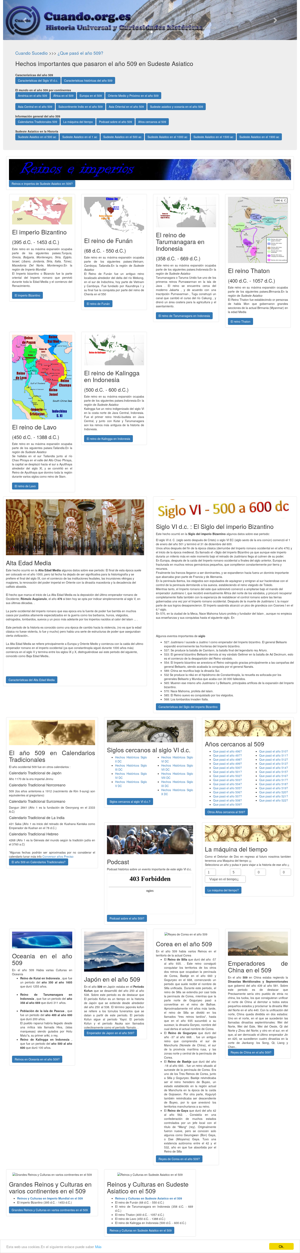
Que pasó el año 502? (227, 776)
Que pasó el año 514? (273, 768)
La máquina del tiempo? (223, 890)
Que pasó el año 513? (273, 763)
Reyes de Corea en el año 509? (179, 1159)
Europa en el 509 (91, 96)
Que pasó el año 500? (227, 768)
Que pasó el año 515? (273, 772)
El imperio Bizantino (27, 295)
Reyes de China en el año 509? (251, 1052)
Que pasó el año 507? (227, 796)
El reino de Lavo (25, 486)
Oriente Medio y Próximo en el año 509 (133, 96)
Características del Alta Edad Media (32, 680)
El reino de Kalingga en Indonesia (108, 439)
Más (98, 1246)
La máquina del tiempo (78, 122)
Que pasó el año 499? (227, 763)
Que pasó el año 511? (273, 755)
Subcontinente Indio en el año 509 (80, 107)
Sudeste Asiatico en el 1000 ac (167, 137)
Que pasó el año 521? (273, 796)
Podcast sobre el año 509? (127, 918)
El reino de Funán (98, 304)
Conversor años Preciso (57, 856)
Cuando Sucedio (31, 53)
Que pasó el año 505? (227, 788)
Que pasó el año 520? (273, 792)
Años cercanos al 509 (152, 122)
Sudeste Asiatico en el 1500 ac (213, 137)
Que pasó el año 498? (227, 759)
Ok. (281, 1246)
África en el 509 (63, 96)
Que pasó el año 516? (273, 776)
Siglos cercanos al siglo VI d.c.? (130, 801)
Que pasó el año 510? (273, 751)
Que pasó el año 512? (273, 759)
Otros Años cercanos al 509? (226, 812)
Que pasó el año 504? (227, 784)
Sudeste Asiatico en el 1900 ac (259, 137)
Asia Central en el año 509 (35, 107)
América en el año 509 (32, 96)
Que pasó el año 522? (273, 800)
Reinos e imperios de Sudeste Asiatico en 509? (42, 184)
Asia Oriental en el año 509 (126, 107)
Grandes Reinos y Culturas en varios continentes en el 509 (50, 1210)
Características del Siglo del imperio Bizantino (188, 707)
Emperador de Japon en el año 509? (110, 1033)
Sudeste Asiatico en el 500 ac (37, 137)
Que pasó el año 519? (273, 788)
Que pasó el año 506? (227, 792)
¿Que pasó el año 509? (80, 53)
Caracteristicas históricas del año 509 (88, 80)
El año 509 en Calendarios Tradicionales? (39, 862)
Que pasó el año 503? (227, 780)
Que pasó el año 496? (227, 751)
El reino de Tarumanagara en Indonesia (184, 316)
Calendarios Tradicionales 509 (37, 122)
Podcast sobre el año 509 (115, 122)
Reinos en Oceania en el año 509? (37, 1059)
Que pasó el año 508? (227, 800)
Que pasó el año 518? (273, 784)
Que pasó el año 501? (227, 772)
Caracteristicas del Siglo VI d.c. (38, 80)
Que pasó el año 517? (273, 780)
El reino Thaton (240, 321)
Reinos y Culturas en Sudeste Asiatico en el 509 (141, 1230)
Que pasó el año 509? (227, 804)
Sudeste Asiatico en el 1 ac (79, 137)
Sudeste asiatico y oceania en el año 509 (176, 107)
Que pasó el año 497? (227, 755)
